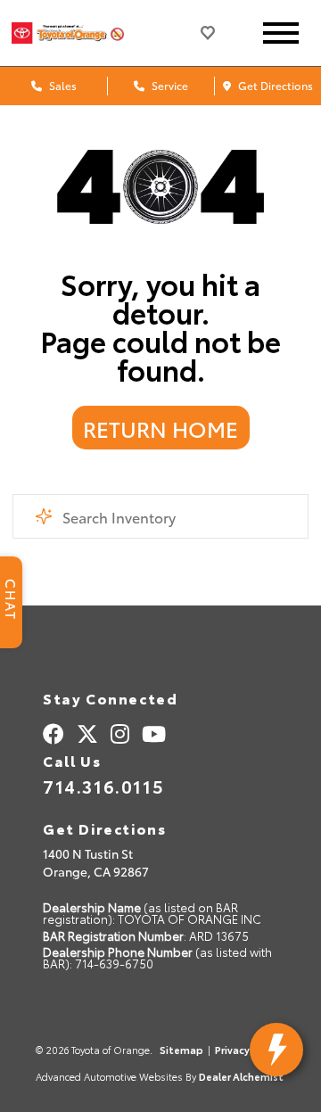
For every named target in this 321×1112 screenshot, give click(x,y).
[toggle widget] (276, 1049)
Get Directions (274, 85)
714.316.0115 (103, 786)
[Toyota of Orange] (82, 32)
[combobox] (160, 516)
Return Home (160, 428)
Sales (61, 85)
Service (168, 85)
